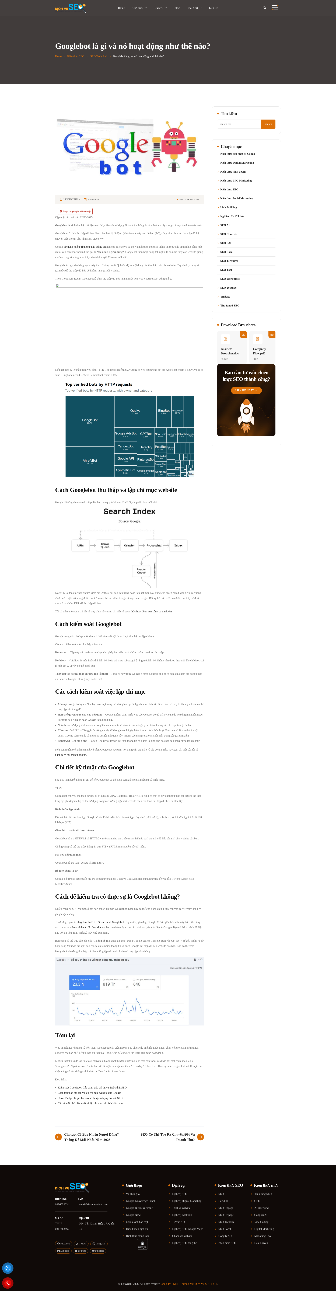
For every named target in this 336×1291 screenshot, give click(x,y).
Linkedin (64, 1251)
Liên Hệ (213, 7)
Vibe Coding (261, 1221)
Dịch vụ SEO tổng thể (184, 1242)
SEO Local (226, 252)
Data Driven (261, 1242)
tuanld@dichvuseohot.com (92, 1204)
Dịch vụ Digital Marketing (186, 1200)
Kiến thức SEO (229, 189)
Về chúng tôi (133, 1193)
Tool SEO (192, 7)
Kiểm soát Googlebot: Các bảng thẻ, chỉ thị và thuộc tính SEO (92, 1087)
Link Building (228, 207)
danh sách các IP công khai (87, 927)
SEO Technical (189, 199)
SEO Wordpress (230, 278)
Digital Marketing (264, 1228)
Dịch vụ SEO (179, 1193)
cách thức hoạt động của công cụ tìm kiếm (148, 611)
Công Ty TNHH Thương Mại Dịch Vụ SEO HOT (189, 1283)
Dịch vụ (159, 7)
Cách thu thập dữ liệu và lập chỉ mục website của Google (89, 1092)
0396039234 (62, 1204)
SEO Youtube (228, 287)
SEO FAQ (226, 243)
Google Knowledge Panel (140, 1200)
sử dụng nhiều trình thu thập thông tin (85, 246)
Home (121, 7)
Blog (177, 7)
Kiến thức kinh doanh (233, 171)
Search (268, 124)
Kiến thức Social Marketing (236, 198)
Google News (133, 1214)
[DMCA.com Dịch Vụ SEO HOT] (142, 1244)
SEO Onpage (225, 1207)
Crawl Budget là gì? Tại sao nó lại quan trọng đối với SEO (90, 1098)
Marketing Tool (262, 1235)
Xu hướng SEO (263, 1193)
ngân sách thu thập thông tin (70, 754)
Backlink (223, 1200)
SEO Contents (228, 234)
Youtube (81, 1251)
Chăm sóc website (182, 1235)
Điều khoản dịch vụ (137, 1228)
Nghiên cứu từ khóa (232, 216)
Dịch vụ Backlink (182, 1214)
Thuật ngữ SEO (229, 305)
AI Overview (261, 1207)
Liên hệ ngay (244, 390)
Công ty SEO (225, 1235)
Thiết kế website (181, 1207)
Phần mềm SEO (227, 1242)
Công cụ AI (260, 1214)
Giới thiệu (137, 7)
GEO (257, 1200)
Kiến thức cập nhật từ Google (237, 153)
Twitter (82, 1243)
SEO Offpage (226, 1214)
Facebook (65, 1243)
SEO (221, 1193)
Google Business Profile (139, 1207)
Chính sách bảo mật (137, 1221)
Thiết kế (225, 296)
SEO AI (225, 225)
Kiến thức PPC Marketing (236, 180)
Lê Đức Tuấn (72, 199)
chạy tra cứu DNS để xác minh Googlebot (100, 922)
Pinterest (99, 1251)
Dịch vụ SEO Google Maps (187, 1228)
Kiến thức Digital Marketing (237, 162)
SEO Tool (226, 269)
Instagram (100, 1243)
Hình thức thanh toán (137, 1235)
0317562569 (62, 1228)
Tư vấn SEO (179, 1221)
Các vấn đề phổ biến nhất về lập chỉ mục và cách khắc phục (91, 1103)
